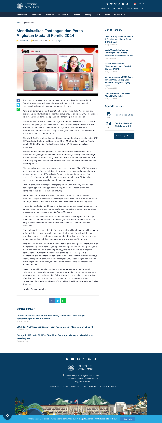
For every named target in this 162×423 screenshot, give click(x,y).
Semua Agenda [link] (122, 136)
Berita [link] (19, 23)
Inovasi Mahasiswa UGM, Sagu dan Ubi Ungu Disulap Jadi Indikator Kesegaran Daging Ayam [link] (119, 81)
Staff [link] (113, 9)
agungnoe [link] (59, 41)
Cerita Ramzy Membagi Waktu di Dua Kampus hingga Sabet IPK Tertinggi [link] (119, 39)
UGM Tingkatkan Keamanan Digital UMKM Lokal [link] (117, 94)
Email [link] (143, 9)
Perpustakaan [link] (132, 9)
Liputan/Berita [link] (28, 23)
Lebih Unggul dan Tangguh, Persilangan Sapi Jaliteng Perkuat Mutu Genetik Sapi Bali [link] (119, 53)
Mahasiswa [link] (104, 9)
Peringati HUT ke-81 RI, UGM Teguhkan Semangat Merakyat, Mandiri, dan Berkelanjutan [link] (55, 337)
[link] (30, 6)
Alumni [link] (121, 9)
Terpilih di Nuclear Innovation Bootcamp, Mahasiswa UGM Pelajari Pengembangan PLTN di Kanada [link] (51, 317)
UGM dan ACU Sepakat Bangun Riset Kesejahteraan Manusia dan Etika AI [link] (55, 327)
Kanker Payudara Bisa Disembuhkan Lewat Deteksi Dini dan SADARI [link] (118, 66)
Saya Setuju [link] (128, 419)
